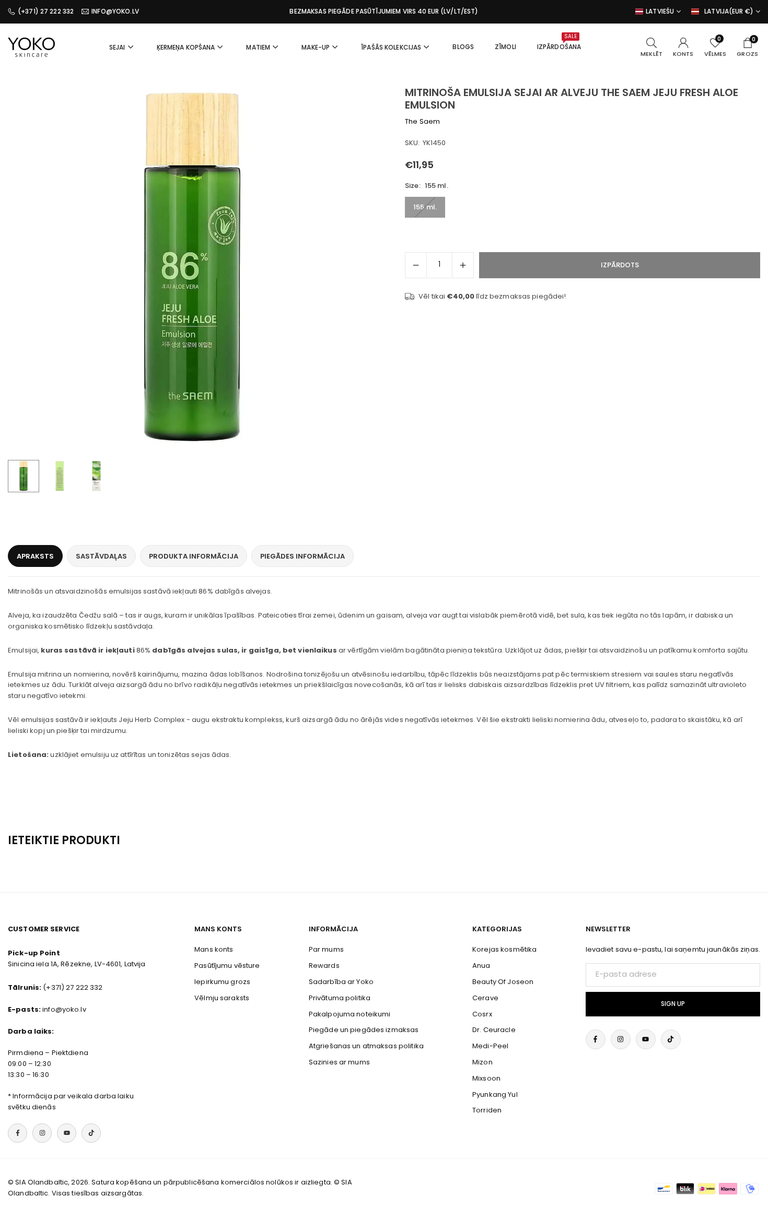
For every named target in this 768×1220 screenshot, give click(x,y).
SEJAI (117, 47)
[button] (350, 270)
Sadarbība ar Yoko (341, 982)
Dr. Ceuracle (494, 1030)
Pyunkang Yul (495, 1094)
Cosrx (482, 1014)
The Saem (422, 121)
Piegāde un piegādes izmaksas (364, 1030)
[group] (192, 270)
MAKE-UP (315, 47)
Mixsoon (486, 1078)
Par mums (326, 949)
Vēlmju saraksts (221, 998)
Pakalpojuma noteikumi (350, 1014)
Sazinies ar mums (339, 1062)
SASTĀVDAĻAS (101, 556)
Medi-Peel (490, 1046)
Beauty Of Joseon (502, 982)
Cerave (485, 998)
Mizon (482, 1062)
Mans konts (213, 949)
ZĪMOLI (505, 46)
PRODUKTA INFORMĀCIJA (193, 556)
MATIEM (258, 47)
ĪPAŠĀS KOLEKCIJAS (391, 47)
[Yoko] (31, 46)
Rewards (324, 965)
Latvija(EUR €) (728, 11)
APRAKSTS (35, 556)
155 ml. (425, 207)
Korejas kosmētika (504, 949)
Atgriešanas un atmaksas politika (366, 1046)
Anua (481, 965)
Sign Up (673, 1004)
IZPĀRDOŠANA (559, 41)
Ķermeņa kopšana (186, 47)
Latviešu (660, 11)
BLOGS (463, 46)
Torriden (487, 1110)
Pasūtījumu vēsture (227, 965)
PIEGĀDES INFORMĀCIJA (302, 556)
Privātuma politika (339, 998)
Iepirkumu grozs (222, 982)
